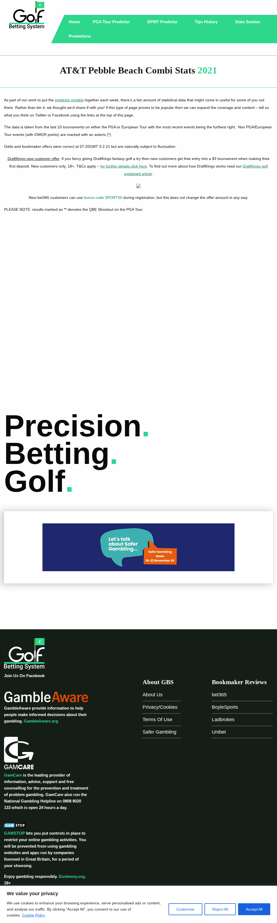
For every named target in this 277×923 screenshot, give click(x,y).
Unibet (219, 732)
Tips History (207, 21)
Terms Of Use (157, 719)
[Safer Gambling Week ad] (138, 547)
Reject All (220, 909)
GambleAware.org (41, 721)
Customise (185, 909)
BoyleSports (225, 707)
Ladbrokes (223, 719)
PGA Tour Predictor (112, 21)
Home (74, 21)
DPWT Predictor (163, 21)
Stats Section (248, 21)
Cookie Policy (33, 915)
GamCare (13, 775)
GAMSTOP (14, 833)
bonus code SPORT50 (103, 197)
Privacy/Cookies (160, 707)
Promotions (80, 36)
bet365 (219, 694)
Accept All (254, 909)
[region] (138, 904)
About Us (153, 694)
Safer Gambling (159, 732)
